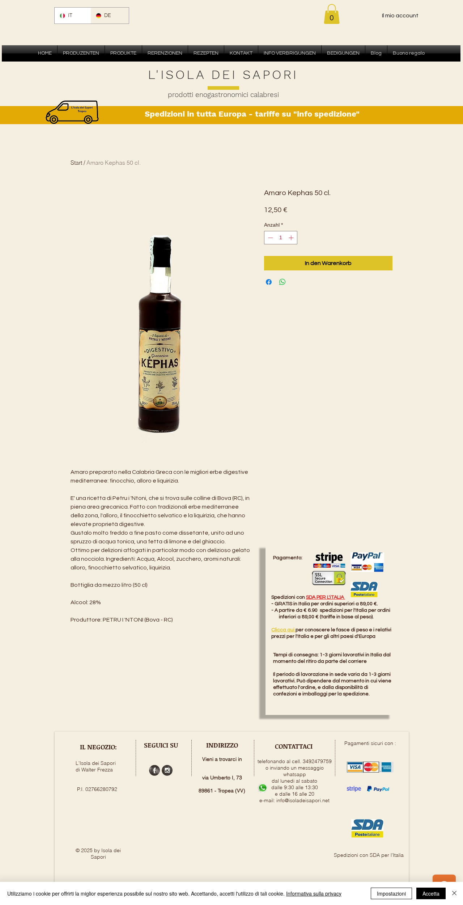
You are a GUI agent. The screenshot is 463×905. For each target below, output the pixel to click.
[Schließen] (454, 893)
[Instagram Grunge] (167, 770)
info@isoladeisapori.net (303, 800)
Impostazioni (391, 893)
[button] (331, 14)
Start (76, 162)
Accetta (430, 893)
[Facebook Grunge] (154, 770)
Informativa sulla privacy (313, 893)
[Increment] (291, 237)
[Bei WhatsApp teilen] (282, 282)
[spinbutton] (280, 237)
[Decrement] (269, 237)
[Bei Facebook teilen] (268, 282)
